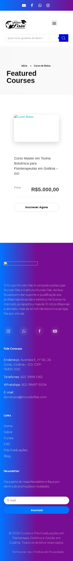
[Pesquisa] (63, 38)
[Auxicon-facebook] (31, 5)
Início (24, 66)
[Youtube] (23, 5)
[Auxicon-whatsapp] (39, 5)
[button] (54, 23)
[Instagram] (47, 5)
